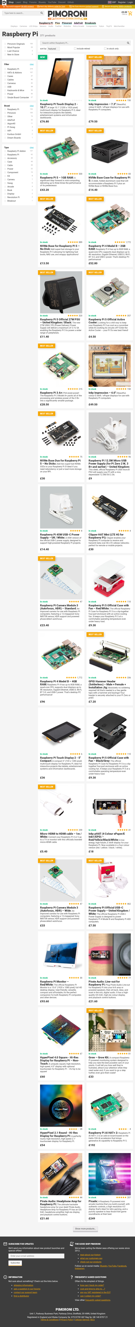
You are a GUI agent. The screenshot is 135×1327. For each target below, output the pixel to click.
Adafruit (78, 23)
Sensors (43, 26)
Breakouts (90, 23)
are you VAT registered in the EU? (95, 1292)
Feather (58, 26)
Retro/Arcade (78, 26)
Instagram (79, 1268)
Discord (61, 2)
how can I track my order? (92, 1285)
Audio (50, 26)
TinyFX (109, 26)
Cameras (23, 26)
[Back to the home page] (67, 15)
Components (91, 26)
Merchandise (119, 26)
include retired (83, 48)
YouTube (52, 2)
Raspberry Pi (46, 23)
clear (32, 64)
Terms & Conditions (49, 1319)
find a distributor (21, 1296)
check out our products (90, 1262)
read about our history (90, 1255)
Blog (25, 2)
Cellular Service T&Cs (85, 1319)
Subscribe (15, 1263)
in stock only (112, 48)
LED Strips (33, 26)
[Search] (41, 13)
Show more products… (85, 1228)
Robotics (67, 26)
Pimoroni (67, 23)
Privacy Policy (66, 1319)
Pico (57, 23)
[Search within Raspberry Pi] (128, 43)
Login (130, 2)
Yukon (101, 26)
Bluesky (42, 2)
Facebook (121, 1266)
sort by (43, 49)
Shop (11, 2)
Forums (33, 2)
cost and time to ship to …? (92, 1289)
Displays (14, 26)
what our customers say (91, 1258)
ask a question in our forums (27, 1289)
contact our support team (25, 1292)
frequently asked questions (97, 1300)
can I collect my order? (90, 1296)
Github (71, 2)
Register (122, 2)
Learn (18, 2)
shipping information (23, 1285)
